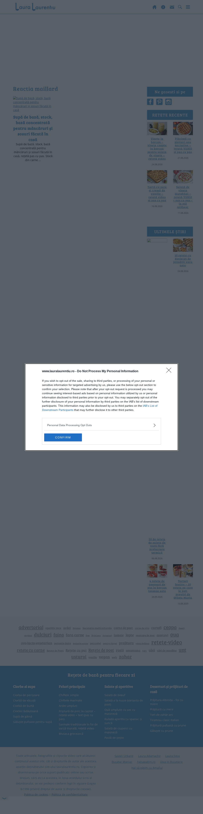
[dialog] (101, 407)
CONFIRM (63, 437)
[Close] (170, 371)
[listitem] (101, 425)
